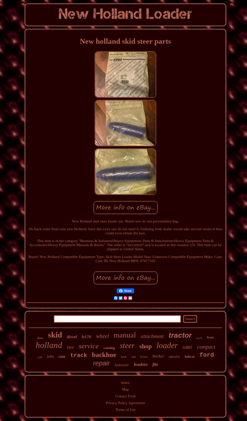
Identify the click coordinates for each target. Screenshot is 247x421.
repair (101, 363)
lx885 (187, 347)
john (50, 356)
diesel (72, 337)
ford (206, 355)
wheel (102, 336)
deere (40, 337)
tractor (180, 335)
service (89, 346)
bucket (158, 356)
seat (133, 356)
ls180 (39, 357)
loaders (141, 364)
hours (144, 356)
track (78, 355)
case (62, 356)
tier (70, 347)
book (123, 356)
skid (55, 334)
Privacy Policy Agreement (125, 403)
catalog (109, 348)
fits (155, 364)
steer (127, 345)
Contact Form (125, 396)
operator (174, 356)
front (210, 337)
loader (167, 345)
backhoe (104, 354)
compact (206, 347)
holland (49, 345)
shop (145, 346)
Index (125, 383)
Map (125, 389)
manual (125, 335)
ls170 (86, 337)
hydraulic (122, 365)
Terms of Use (126, 410)
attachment (152, 336)
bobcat (190, 356)
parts (199, 337)
